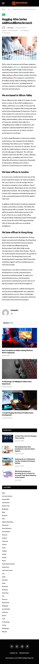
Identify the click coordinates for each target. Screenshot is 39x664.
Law (3, 573)
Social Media (6, 609)
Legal (3, 577)
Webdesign (5, 628)
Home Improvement (8, 564)
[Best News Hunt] (20, 3)
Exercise (4, 535)
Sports (4, 615)
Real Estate (5, 602)
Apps (3, 493)
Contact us (14, 653)
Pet (3, 596)
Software (5, 612)
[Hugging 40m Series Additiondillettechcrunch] (19, 48)
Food (3, 548)
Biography (5, 509)
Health (4, 557)
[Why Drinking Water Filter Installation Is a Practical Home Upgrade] (7, 449)
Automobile (6, 499)
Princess (4, 599)
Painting (5, 590)
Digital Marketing (7, 522)
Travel (4, 625)
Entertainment (7, 528)
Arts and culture (7, 496)
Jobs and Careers (7, 570)
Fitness (4, 544)
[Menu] (3, 3)
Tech (3, 619)
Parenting (5, 593)
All (3, 14)
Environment (6, 531)
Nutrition (5, 586)
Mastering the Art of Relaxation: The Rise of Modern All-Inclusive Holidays (25, 461)
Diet (3, 519)
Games (4, 554)
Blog (3, 512)
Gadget (4, 551)
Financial (5, 541)
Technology (5, 622)
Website (4, 632)
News (3, 583)
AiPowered (17, 67)
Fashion (4, 538)
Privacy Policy (24, 653)
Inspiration (5, 567)
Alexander (11, 27)
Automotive (6, 502)
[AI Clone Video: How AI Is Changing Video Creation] (7, 438)
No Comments (25, 30)
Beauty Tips (6, 506)
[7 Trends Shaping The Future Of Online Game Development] (19, 400)
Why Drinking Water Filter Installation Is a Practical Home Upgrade (25, 449)
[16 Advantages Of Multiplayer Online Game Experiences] (19, 369)
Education (5, 525)
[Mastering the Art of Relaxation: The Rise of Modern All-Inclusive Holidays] (7, 462)
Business (5, 515)
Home (4, 561)
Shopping (5, 606)
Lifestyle (5, 580)
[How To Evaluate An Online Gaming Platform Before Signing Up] (19, 338)
